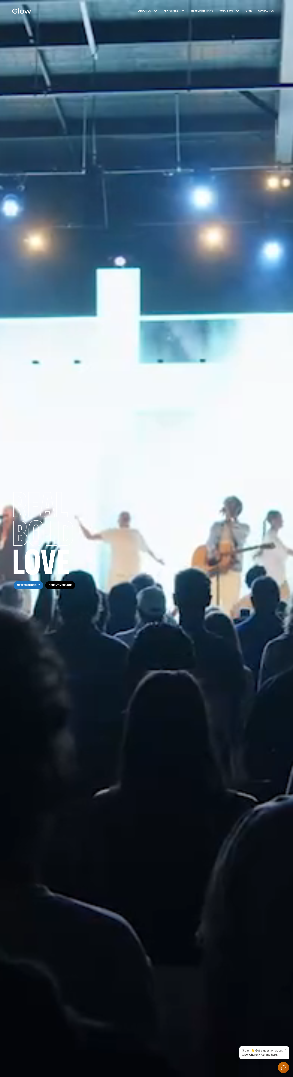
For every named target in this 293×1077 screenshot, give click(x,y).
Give (249, 11)
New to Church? (28, 585)
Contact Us (266, 11)
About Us (144, 11)
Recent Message (60, 585)
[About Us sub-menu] (156, 11)
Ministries (171, 11)
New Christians (202, 11)
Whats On (226, 11)
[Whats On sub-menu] (238, 11)
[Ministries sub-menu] (183, 11)
